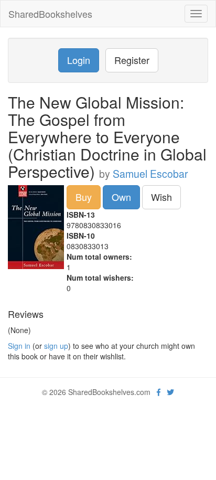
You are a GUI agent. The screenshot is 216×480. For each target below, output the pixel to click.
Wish (161, 197)
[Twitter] (170, 392)
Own (121, 197)
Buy (83, 197)
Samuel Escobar (150, 173)
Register (131, 60)
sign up (56, 345)
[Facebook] (158, 392)
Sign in (19, 345)
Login (78, 60)
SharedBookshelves (50, 13)
